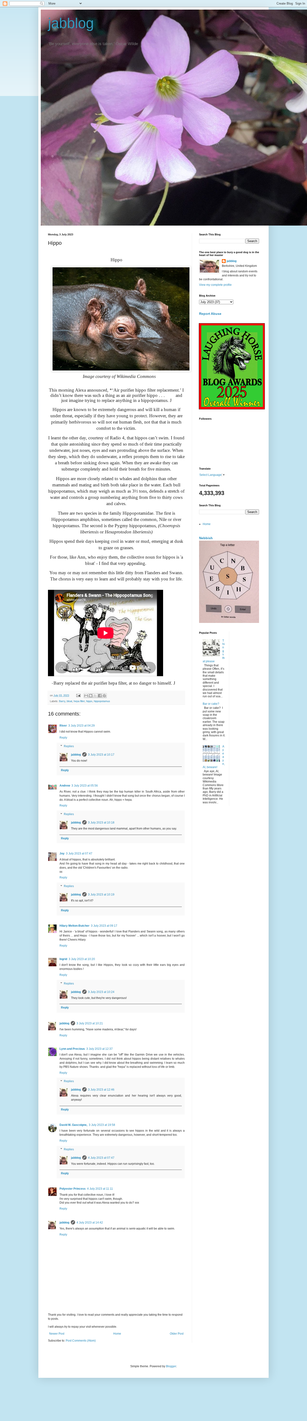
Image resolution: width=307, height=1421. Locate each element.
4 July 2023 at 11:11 (100, 1188)
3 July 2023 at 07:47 (79, 853)
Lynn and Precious (72, 1049)
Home (117, 1333)
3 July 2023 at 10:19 (101, 894)
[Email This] (86, 695)
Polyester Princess (72, 1188)
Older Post (176, 1333)
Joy (62, 853)
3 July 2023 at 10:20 (82, 959)
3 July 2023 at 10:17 (101, 754)
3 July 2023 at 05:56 (84, 785)
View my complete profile (215, 285)
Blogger (171, 1366)
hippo (89, 701)
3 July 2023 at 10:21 (90, 1023)
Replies (69, 746)
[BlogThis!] (90, 695)
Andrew (64, 785)
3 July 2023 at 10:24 (101, 992)
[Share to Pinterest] (104, 695)
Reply (63, 737)
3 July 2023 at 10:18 (101, 822)
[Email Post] (78, 695)
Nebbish (206, 538)
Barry (62, 701)
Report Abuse (210, 314)
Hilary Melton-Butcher (74, 925)
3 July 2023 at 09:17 (104, 925)
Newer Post (56, 1333)
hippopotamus (102, 701)
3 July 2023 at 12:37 (99, 1049)
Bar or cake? (211, 703)
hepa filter (79, 701)
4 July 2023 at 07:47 (101, 1157)
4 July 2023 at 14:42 (90, 1222)
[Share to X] (95, 695)
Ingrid (63, 959)
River (63, 725)
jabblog (71, 23)
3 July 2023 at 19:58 (102, 1125)
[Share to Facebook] (99, 695)
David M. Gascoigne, (73, 1125)
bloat (69, 701)
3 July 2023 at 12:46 (101, 1089)
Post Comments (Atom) (81, 1340)
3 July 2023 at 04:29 (81, 725)
